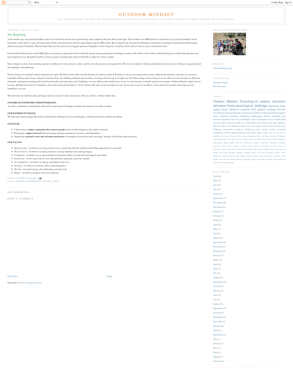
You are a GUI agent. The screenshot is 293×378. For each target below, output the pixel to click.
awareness (217, 146)
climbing (236, 146)
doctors (273, 146)
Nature (223, 126)
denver (256, 146)
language (239, 152)
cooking (243, 146)
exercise (271, 119)
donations (239, 129)
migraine (225, 156)
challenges (217, 129)
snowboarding (250, 122)
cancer (229, 146)
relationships (261, 159)
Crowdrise (225, 136)
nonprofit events (280, 156)
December (217, 206)
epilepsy (261, 109)
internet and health (220, 152)
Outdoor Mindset (146, 14)
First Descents (219, 86)
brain (231, 105)
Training (237, 112)
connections (246, 112)
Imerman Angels (220, 82)
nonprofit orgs (279, 116)
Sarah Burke (217, 142)
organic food (217, 159)
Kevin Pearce (267, 139)
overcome (226, 159)
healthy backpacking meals (246, 149)
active (216, 116)
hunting (283, 149)
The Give (239, 142)
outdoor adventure (273, 101)
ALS (253, 109)
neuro (261, 156)
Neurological (249, 101)
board (224, 146)
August (216, 193)
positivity (246, 159)
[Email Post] (40, 178)
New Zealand (232, 126)
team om (216, 162)
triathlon (227, 162)
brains (225, 109)
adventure (220, 105)
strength (234, 132)
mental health (280, 119)
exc (284, 146)
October (216, 286)
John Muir (257, 139)
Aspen (270, 132)
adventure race (244, 126)
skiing (275, 112)
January (216, 211)
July (215, 189)
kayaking (232, 152)
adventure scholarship (269, 142)
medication (217, 156)
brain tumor (281, 126)
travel (259, 122)
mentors (272, 129)
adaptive (257, 142)
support (282, 112)
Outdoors (234, 109)
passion (233, 159)
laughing (247, 152)
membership (256, 116)
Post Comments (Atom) (30, 282)
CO (274, 132)
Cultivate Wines (236, 136)
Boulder (265, 122)
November (218, 202)
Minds (274, 139)
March (216, 220)
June (215, 184)
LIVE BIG (281, 109)
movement (281, 129)
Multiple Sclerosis (250, 119)
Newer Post (12, 276)
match (263, 152)
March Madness (279, 122)
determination (228, 129)
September (218, 198)
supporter (225, 119)
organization (33, 181)
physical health (234, 122)
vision (55, 181)
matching (269, 152)
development (264, 146)
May (215, 180)
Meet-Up (216, 126)
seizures (216, 119)
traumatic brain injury (247, 132)
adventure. (282, 142)
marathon (234, 116)
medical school (280, 152)
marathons (245, 116)
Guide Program (236, 119)
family (224, 149)
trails (221, 162)
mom (237, 156)
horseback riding (268, 149)
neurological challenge (251, 105)
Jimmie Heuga (248, 139)
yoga (232, 162)
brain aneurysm (268, 126)
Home (109, 276)
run (242, 122)
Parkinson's (282, 139)
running (271, 109)
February (217, 215)
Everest (228, 139)
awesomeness (256, 126)
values (47, 181)
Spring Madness (229, 142)
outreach (227, 132)
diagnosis (224, 116)
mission (21, 181)
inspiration (273, 105)
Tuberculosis (248, 142)
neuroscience (268, 156)
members (257, 112)
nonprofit (245, 109)
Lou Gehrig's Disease (222, 112)
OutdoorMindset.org (222, 68)
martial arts (255, 152)
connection (266, 112)
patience (239, 159)
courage (250, 146)
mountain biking (252, 156)
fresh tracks (231, 149)
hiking (259, 149)
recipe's (253, 159)
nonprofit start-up (220, 122)
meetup (265, 129)
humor (277, 149)
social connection (279, 159)
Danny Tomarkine (249, 136)
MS (270, 122)
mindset (232, 156)
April (215, 176)
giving (257, 129)
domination (262, 119)
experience (217, 149)
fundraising (249, 129)
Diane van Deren (262, 136)
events (279, 146)
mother (242, 156)
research (269, 159)
